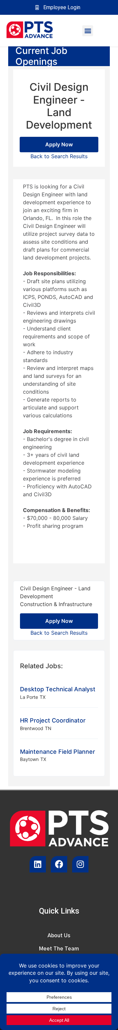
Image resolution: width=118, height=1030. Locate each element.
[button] (87, 30)
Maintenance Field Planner (57, 751)
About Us (59, 935)
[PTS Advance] (29, 30)
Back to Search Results (59, 156)
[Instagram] (80, 864)
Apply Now (59, 144)
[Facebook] (59, 864)
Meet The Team (59, 948)
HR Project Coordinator (53, 720)
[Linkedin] (38, 864)
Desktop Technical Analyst (57, 689)
